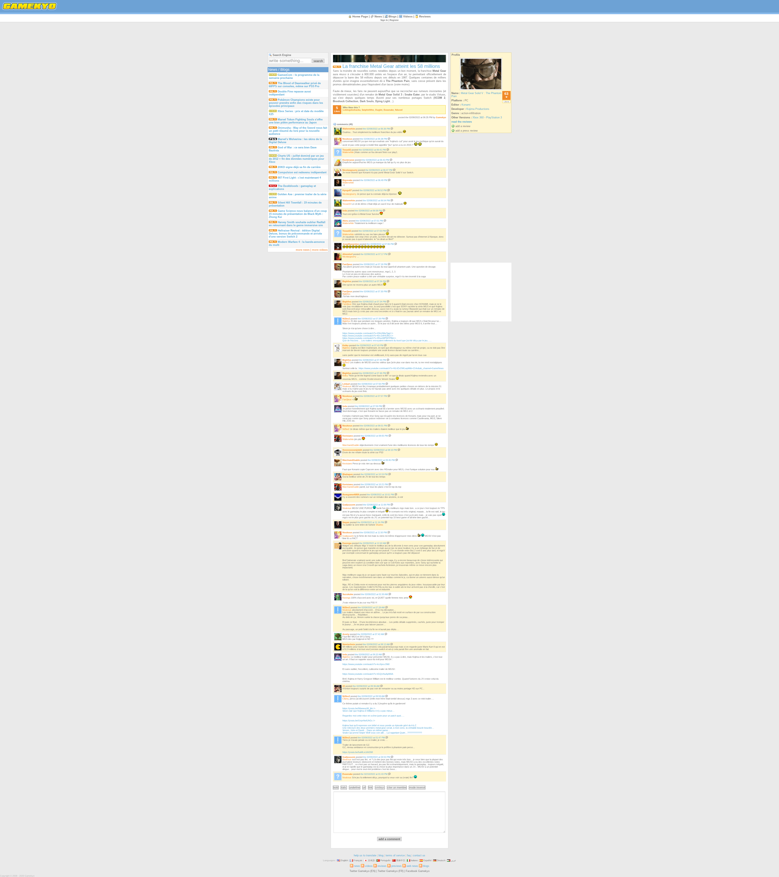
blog (381, 855)
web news (412, 865)
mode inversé (417, 787)
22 (343, 686)
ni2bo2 (346, 318)
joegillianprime (350, 244)
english (344, 860)
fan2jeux (347, 264)
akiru (345, 221)
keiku (345, 345)
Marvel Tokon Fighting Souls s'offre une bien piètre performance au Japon (296, 121)
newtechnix (348, 644)
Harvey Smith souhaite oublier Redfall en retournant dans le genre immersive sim (297, 224)
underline (354, 787)
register (394, 20)
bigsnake (347, 180)
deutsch (441, 860)
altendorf (347, 254)
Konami (466, 104)
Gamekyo (441, 117)
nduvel (398, 110)
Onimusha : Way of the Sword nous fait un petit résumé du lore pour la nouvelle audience (298, 130)
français (358, 860)
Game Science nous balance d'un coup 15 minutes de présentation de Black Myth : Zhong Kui (298, 213)
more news (303, 249)
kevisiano (347, 436)
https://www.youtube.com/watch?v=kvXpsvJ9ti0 (366, 664)
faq (409, 855)
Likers (506, 102)
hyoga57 (347, 190)
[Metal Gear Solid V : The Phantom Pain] (481, 90)
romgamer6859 (350, 494)
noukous (347, 139)
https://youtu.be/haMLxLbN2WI (357, 752)
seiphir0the (368, 110)
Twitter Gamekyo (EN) (363, 871)
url (364, 787)
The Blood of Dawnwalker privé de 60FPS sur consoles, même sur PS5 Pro (295, 85)
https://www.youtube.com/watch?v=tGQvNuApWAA (367, 674)
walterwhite (348, 128)
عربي (453, 860)
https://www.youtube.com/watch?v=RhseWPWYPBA (387, 339)
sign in (384, 20)
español (427, 860)
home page (360, 16)
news (378, 16)
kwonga (346, 543)
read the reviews (461, 121)
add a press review (466, 130)
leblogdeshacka (351, 110)
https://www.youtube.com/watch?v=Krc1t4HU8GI (367, 335)
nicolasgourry (349, 170)
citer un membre (396, 787)
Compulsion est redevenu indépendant (302, 172)
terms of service (395, 855)
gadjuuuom (348, 504)
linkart (346, 384)
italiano (414, 860)
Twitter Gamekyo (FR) (390, 871)
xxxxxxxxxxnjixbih (352, 450)
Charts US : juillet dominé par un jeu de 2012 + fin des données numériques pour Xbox (296, 158)
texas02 (346, 150)
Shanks (379, 525)
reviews (425, 16)
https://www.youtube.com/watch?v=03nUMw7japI (367, 333)
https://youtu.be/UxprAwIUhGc (388, 726)
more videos (320, 249)
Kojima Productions (477, 108)
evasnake (389, 110)
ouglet (378, 110)
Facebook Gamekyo (417, 871)
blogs (392, 16)
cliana (345, 698)
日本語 (371, 860)
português (385, 860)
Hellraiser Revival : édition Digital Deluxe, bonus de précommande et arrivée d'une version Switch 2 (295, 233)
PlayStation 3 (494, 117)
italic (343, 787)
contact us (419, 855)
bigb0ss (346, 281)
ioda (344, 210)
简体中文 (400, 860)
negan (345, 522)
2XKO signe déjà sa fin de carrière (299, 167)
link (370, 787)
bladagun (347, 474)
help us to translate (365, 855)
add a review (462, 126)
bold (335, 787)
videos (408, 16)
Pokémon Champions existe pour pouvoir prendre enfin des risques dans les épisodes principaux (296, 102)
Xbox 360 (478, 117)
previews (396, 865)
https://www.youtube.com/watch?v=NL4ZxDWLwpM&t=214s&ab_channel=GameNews (401, 368)
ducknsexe (348, 160)
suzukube (347, 594)
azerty (345, 634)
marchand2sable (350, 445)
